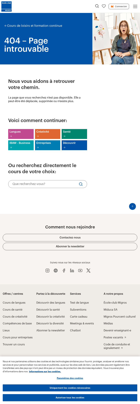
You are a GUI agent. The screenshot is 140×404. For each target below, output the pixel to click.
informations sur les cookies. (45, 371)
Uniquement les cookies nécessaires (70, 388)
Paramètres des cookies (70, 378)
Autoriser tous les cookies (70, 397)
